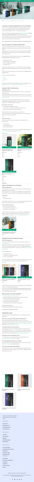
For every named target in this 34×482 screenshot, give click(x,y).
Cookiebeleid (5, 463)
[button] (3, 3)
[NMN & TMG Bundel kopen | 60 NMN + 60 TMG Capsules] (9, 271)
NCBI (3, 116)
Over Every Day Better (6, 447)
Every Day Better (9, 415)
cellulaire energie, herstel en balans (21, 84)
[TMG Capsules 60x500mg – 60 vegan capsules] (25, 271)
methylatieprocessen (5, 243)
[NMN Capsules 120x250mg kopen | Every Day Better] (25, 141)
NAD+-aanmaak (14, 330)
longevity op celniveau (9, 84)
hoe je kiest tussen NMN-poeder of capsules (24, 323)
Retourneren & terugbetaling (8, 460)
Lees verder (9, 147)
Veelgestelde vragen (6, 452)
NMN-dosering (18, 130)
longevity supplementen (23, 33)
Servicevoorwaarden (6, 465)
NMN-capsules (16, 324)
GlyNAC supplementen (6, 427)
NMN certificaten (5, 441)
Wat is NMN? (5, 434)
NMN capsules (4, 133)
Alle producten (5, 423)
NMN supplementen (6, 425)
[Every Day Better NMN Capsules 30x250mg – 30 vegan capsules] (9, 141)
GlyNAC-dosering (16, 214)
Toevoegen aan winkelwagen (24, 147)
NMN (4, 77)
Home (3, 20)
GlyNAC (4, 79)
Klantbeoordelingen (6, 454)
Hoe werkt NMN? (5, 436)
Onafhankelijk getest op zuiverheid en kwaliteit (10, 295)
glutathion (15, 201)
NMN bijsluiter (5, 450)
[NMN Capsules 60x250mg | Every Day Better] (9, 165)
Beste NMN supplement (7, 439)
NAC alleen (27, 214)
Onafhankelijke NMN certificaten (8, 449)
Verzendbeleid (5, 458)
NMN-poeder (11, 324)
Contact (4, 467)
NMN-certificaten (6, 343)
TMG (4, 80)
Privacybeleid (5, 461)
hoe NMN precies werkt (5, 97)
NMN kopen (5, 438)
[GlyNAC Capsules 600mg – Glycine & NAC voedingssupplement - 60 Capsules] (9, 224)
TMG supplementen (6, 428)
